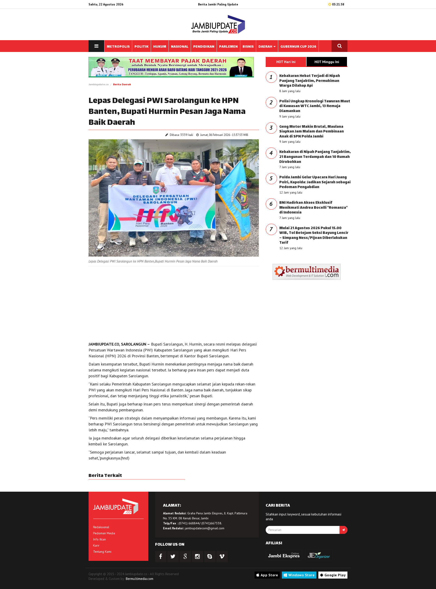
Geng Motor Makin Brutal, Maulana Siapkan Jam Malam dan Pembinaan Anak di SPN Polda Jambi (311, 132)
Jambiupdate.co (99, 84)
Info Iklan (99, 539)
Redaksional (101, 527)
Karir (96, 545)
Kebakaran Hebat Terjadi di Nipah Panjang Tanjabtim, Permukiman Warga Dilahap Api (309, 81)
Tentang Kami (102, 552)
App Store (269, 575)
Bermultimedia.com (139, 579)
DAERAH (265, 47)
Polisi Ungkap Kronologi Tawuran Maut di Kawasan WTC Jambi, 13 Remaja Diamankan (314, 106)
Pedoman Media (104, 533)
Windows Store (301, 575)
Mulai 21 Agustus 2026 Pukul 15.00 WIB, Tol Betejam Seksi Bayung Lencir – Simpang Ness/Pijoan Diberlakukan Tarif (313, 235)
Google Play (335, 575)
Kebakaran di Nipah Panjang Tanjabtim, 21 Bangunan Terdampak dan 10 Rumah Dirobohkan (315, 157)
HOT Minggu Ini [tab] (327, 61)
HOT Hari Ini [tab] (285, 61)
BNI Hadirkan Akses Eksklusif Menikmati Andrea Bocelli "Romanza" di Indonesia (313, 208)
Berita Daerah (122, 84)
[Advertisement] (174, 302)
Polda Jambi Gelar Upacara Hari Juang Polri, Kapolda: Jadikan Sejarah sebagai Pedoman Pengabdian (315, 182)
